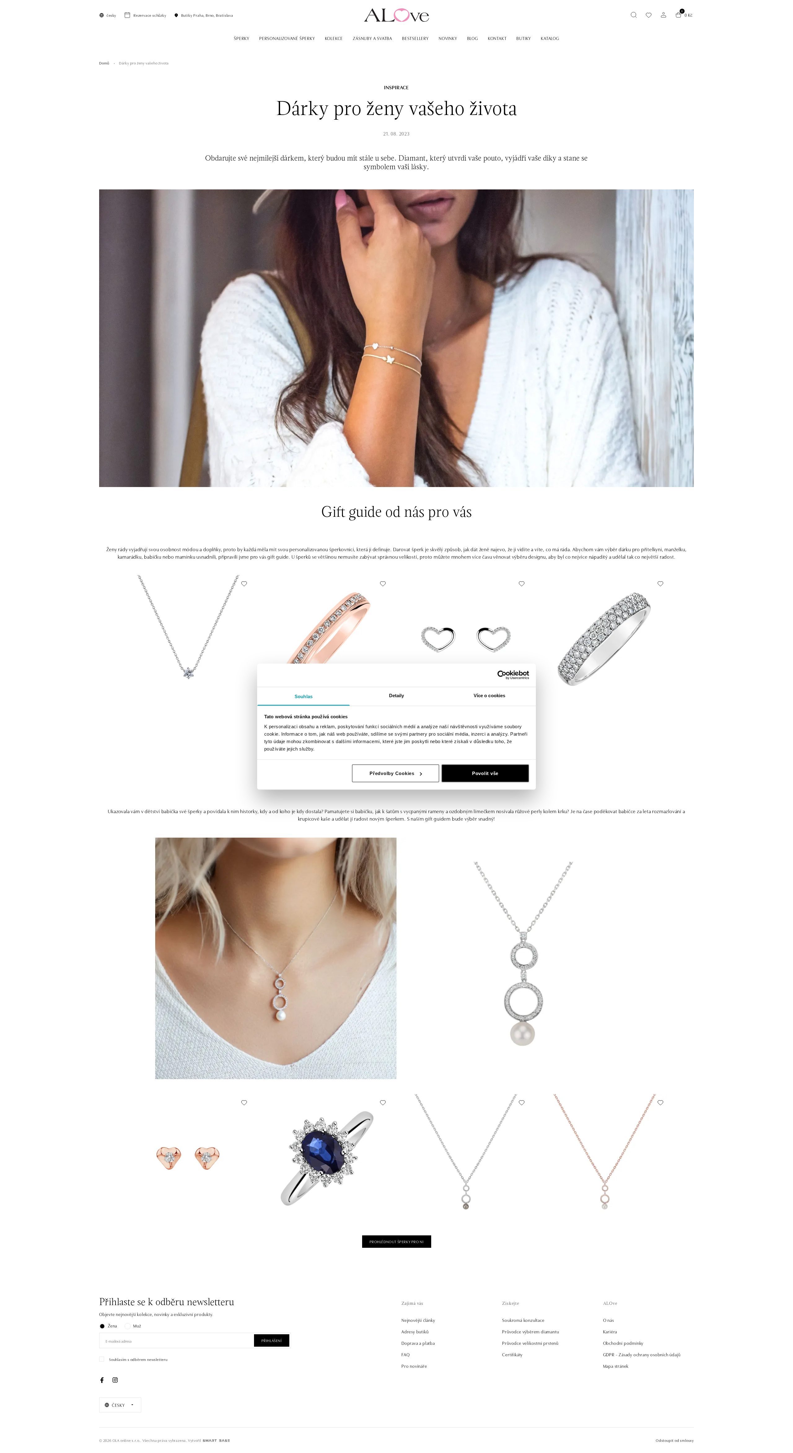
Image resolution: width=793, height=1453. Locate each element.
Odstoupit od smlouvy (675, 1440)
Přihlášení (271, 1340)
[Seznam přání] (648, 15)
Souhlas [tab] (304, 696)
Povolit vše (485, 773)
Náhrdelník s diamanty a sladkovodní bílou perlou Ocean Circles (603, 1201)
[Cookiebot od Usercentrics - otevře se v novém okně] (502, 675)
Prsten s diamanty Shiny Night (574, 682)
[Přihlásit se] (663, 15)
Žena (112, 1325)
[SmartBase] (216, 1440)
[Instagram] (115, 1380)
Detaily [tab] (396, 695)
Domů (104, 62)
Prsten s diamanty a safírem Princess (302, 1201)
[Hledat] (634, 15)
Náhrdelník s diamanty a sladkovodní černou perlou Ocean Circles (459, 1198)
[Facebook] (102, 1380)
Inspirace (396, 87)
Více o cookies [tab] (489, 695)
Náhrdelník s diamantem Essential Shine (166, 682)
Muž (137, 1325)
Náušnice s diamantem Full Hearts (161, 1201)
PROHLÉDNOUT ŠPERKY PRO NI (397, 1241)
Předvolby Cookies (392, 773)
